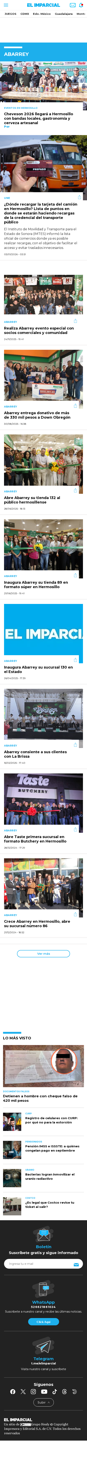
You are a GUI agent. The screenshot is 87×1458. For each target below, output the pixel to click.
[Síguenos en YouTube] (44, 1391)
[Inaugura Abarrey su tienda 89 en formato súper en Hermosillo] (43, 548)
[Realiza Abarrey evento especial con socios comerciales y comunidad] (43, 294)
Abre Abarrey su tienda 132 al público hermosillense (32, 500)
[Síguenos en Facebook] (12, 1391)
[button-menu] (5, 5)
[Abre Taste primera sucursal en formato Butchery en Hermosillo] (43, 802)
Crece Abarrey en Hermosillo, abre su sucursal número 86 (37, 923)
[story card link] (43, 85)
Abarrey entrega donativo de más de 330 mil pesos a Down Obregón (37, 415)
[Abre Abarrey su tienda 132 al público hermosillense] (43, 463)
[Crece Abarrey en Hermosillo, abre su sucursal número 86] (43, 887)
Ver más (43, 954)
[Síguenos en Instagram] (33, 1391)
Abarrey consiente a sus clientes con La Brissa (35, 754)
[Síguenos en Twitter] (23, 1391)
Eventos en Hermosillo (20, 108)
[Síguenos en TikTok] (54, 1391)
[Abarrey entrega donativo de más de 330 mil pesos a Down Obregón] (43, 379)
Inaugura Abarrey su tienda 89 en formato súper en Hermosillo (36, 584)
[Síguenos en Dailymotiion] (74, 1391)
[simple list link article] (43, 1068)
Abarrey (10, 321)
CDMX (24, 13)
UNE (7, 197)
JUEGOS (10, 13)
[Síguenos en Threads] (64, 1391)
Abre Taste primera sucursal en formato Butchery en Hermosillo (35, 839)
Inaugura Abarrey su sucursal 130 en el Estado (38, 669)
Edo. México (42, 13)
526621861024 (43, 1307)
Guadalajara (64, 13)
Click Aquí (43, 1322)
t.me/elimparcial (43, 1363)
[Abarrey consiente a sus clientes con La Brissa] (43, 718)
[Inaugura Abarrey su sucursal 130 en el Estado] (43, 633)
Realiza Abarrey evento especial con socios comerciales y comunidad (39, 330)
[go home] (43, 1419)
